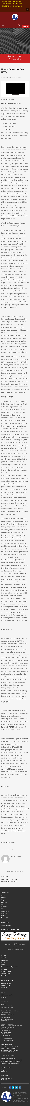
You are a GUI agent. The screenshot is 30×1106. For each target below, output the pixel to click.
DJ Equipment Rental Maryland (9, 1050)
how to (14, 849)
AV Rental (4, 1071)
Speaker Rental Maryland (8, 1052)
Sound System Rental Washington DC (11, 1060)
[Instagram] (20, 1087)
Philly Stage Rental (6, 1078)
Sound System (5, 976)
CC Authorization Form (7, 995)
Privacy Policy (5, 911)
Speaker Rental (5, 973)
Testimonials (4, 918)
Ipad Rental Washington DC (9, 1058)
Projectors (4, 969)
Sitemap (3, 915)
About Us (3, 897)
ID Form (3, 997)
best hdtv (10, 849)
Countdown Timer (6, 983)
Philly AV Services (6, 1080)
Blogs (19, 77)
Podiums (3, 964)
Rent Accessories (6, 971)
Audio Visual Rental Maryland (9, 1047)
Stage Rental (4, 1070)
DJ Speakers (4, 877)
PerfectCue (4, 987)
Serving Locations (6, 925)
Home (2, 895)
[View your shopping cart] (19, 25)
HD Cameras (4, 960)
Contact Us (4, 902)
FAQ (2, 904)
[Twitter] (13, 1087)
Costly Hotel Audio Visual (9, 882)
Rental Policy (4, 913)
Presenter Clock (5, 985)
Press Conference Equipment (9, 967)
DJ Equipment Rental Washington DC (11, 1061)
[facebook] (10, 1087)
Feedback (3, 906)
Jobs (2, 909)
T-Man (4, 77)
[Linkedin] (16, 1087)
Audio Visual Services (7, 958)
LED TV (3, 962)
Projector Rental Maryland (8, 1048)
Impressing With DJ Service (9, 879)
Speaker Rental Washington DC (10, 1063)
